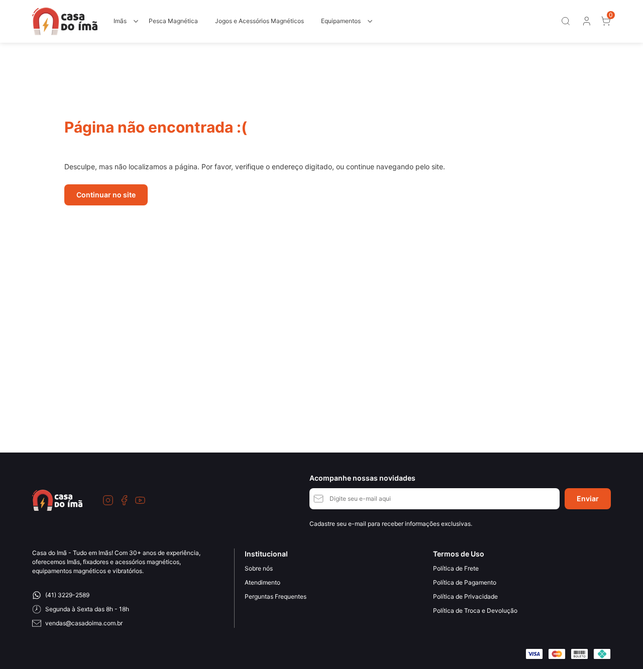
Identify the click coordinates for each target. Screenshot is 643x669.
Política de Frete (456, 568)
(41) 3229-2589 (67, 595)
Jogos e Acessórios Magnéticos (259, 21)
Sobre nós (259, 568)
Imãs (120, 21)
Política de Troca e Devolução (475, 610)
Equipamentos (341, 21)
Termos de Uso (458, 553)
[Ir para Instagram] (108, 500)
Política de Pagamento (464, 582)
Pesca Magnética (173, 21)
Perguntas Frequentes (275, 596)
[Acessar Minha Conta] (586, 23)
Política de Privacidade (465, 596)
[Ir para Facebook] (124, 500)
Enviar (588, 498)
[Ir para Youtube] (140, 500)
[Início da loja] (64, 21)
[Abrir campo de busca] (566, 21)
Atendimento (262, 582)
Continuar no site (106, 194)
